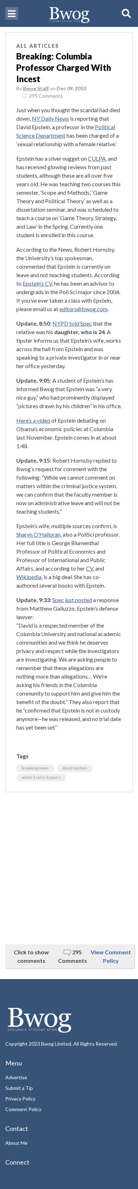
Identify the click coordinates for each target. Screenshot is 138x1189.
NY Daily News (50, 118)
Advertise (16, 1077)
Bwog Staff (36, 88)
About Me (16, 1143)
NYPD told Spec (72, 323)
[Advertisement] (69, 868)
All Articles (37, 46)
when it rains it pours (41, 777)
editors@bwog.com (83, 308)
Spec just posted (72, 599)
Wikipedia (28, 576)
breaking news (35, 768)
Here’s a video (33, 420)
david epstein (74, 768)
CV (89, 568)
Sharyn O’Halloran (38, 534)
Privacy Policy (20, 1099)
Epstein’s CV (37, 283)
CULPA (97, 158)
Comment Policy (23, 1109)
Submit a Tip (19, 1088)
